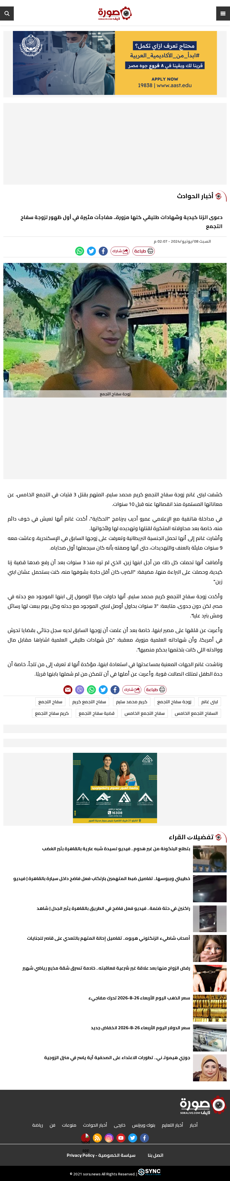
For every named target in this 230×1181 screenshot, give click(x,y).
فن (52, 1125)
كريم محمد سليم (131, 701)
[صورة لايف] (115, 13)
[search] (7, 13)
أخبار (194, 1125)
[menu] (223, 13)
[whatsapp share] (79, 251)
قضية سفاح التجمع (96, 713)
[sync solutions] (148, 1174)
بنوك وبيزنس (143, 1125)
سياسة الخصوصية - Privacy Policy (101, 1155)
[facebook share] (103, 251)
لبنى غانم (209, 701)
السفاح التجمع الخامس (196, 713)
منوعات (69, 1125)
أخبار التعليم (172, 1125)
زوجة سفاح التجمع (174, 701)
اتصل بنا (156, 1155)
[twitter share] (91, 251)
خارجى (119, 1125)
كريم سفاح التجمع (52, 713)
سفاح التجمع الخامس (145, 713)
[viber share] (79, 689)
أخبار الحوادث (95, 1125)
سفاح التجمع (50, 701)
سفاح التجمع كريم (89, 701)
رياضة (37, 1125)
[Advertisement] (115, 145)
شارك (117, 250)
